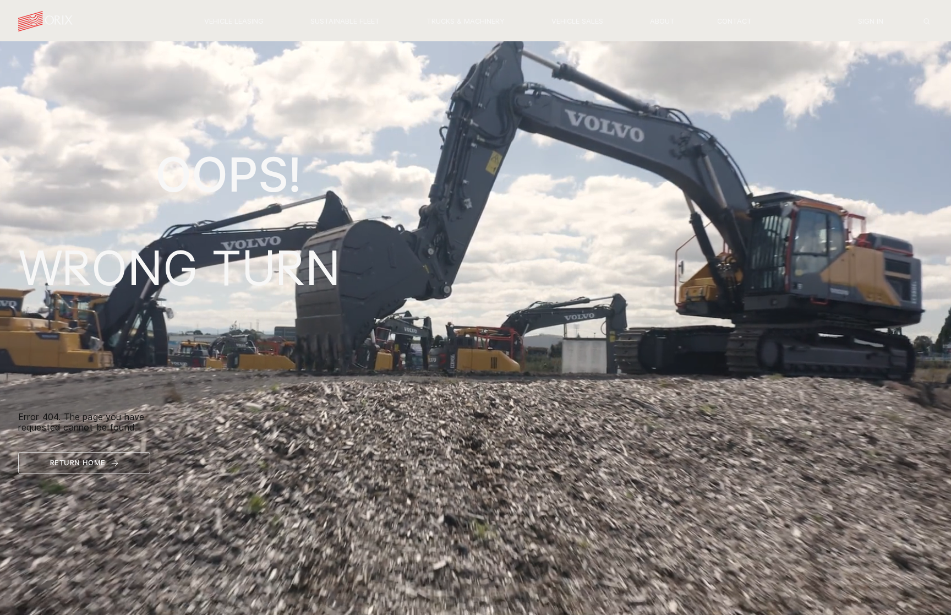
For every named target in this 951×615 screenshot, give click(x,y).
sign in (870, 21)
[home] (45, 21)
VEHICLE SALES (577, 21)
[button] (233, 21)
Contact (734, 21)
